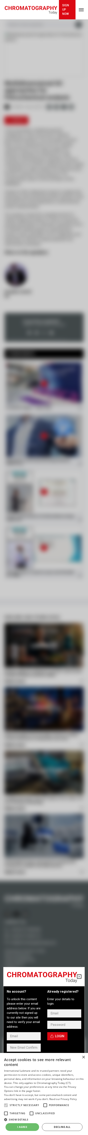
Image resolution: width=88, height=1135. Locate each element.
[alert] (44, 1094)
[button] (6, 1105)
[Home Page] (31, 9)
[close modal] (79, 977)
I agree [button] (22, 1127)
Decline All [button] (62, 1127)
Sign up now (65, 9)
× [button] (83, 1057)
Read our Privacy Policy (63, 1099)
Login (59, 1036)
